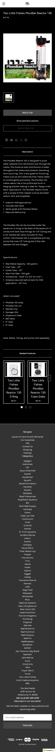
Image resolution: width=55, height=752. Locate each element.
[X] (21, 140)
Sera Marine (27, 657)
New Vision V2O (27, 609)
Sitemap (27, 453)
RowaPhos (27, 644)
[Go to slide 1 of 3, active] (22, 407)
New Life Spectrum (27, 606)
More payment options (27, 120)
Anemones (28, 464)
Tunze (27, 673)
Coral (27, 522)
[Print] (16, 140)
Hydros (27, 570)
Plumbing (27, 619)
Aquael (27, 474)
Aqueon (27, 490)
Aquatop (27, 486)
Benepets (27, 493)
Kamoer (27, 583)
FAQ (27, 443)
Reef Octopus (27, 635)
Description (27, 151)
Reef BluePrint (27, 628)
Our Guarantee (27, 440)
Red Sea (27, 625)
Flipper (27, 554)
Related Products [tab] (27, 353)
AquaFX (27, 480)
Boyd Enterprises (27, 496)
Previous (2, 378)
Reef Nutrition (27, 632)
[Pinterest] (26, 140)
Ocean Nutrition (27, 612)
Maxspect (27, 593)
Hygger (27, 573)
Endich (27, 541)
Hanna (28, 564)
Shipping (27, 449)
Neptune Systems (27, 603)
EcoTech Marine (27, 535)
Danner (27, 528)
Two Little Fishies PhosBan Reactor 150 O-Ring (13, 388)
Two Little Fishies (27, 677)
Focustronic (27, 557)
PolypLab (27, 622)
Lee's (27, 586)
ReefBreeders (27, 641)
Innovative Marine (27, 580)
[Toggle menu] (3, 3)
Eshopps (27, 544)
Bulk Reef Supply (27, 506)
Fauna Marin (27, 548)
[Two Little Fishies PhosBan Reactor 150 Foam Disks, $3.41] (38, 369)
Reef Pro (28, 638)
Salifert (27, 648)
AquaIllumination (27, 483)
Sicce (27, 661)
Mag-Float (28, 590)
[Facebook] (6, 140)
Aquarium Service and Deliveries (27, 436)
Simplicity (28, 664)
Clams (27, 512)
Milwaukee (27, 596)
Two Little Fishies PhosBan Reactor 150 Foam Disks (38, 388)
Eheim (27, 538)
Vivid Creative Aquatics (27, 680)
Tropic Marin (27, 670)
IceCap (27, 577)
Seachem (27, 654)
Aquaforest (27, 477)
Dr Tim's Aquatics (27, 532)
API (27, 467)
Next (49, 378)
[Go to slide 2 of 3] (26, 407)
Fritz (27, 561)
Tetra (27, 667)
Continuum (27, 519)
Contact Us (27, 446)
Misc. (27, 599)
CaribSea (27, 509)
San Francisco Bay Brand (27, 651)
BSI (27, 503)
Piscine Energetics (27, 615)
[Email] (11, 140)
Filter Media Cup (27, 551)
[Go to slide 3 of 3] (30, 407)
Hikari (27, 567)
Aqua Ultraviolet (27, 470)
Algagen (28, 461)
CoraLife (28, 525)
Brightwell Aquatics (27, 499)
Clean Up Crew (27, 515)
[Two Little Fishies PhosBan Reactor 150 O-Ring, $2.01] (13, 369)
